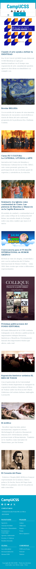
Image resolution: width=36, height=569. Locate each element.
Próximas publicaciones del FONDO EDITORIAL (14, 325)
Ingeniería (4, 523)
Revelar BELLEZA (9, 108)
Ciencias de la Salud (6, 525)
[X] (24, 11)
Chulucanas (22, 525)
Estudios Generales (7, 541)
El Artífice (6, 423)
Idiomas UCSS (5, 554)
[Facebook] (12, 11)
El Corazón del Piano (11, 473)
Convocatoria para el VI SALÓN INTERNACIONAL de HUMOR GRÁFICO (16, 252)
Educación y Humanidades (9, 528)
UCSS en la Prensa (24, 549)
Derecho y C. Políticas (7, 538)
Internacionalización (7, 551)
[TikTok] (21, 11)
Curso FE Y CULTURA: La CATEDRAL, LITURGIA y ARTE (16, 157)
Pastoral (21, 551)
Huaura (21, 528)
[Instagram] (15, 11)
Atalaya (21, 523)
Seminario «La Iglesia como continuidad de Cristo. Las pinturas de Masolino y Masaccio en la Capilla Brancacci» (17, 205)
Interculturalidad (6, 549)
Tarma (21, 531)
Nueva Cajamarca (24, 533)
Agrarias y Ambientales (8, 535)
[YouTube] (18, 11)
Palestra (21, 554)
